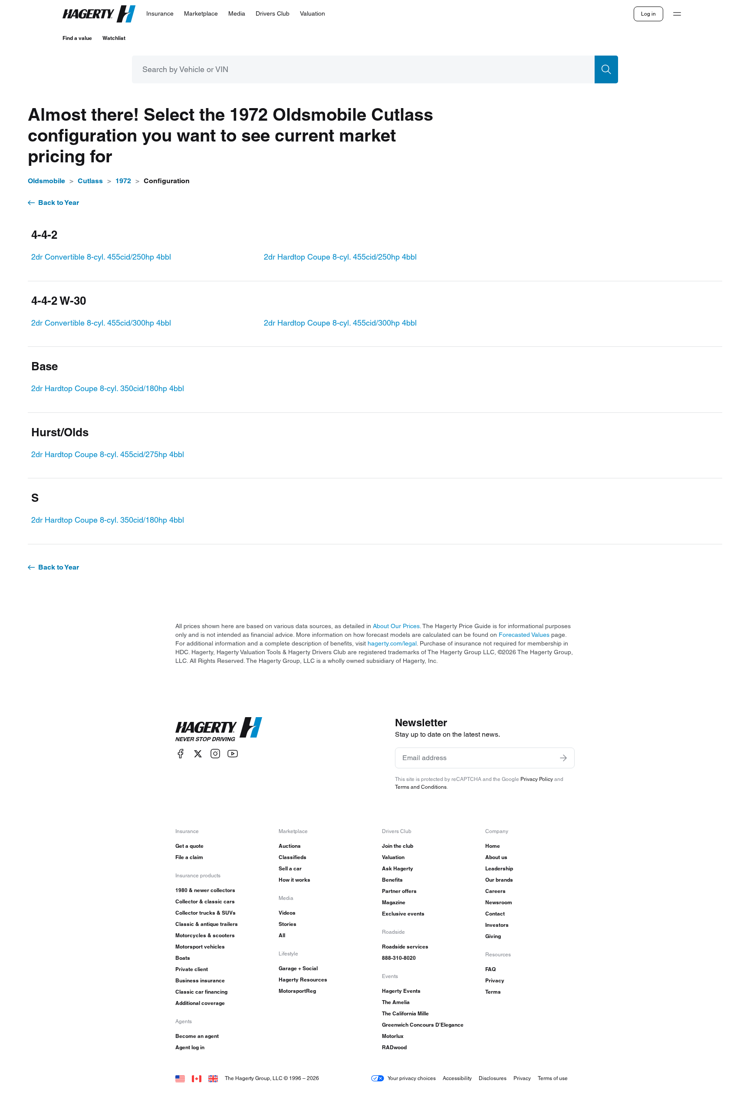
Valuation (393, 857)
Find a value (77, 38)
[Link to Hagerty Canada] (196, 1078)
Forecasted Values (524, 634)
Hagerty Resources (303, 979)
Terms (493, 992)
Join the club (397, 846)
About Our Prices (396, 626)
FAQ (490, 969)
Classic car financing (201, 992)
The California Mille (405, 1013)
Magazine (393, 902)
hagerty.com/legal (392, 643)
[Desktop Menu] (677, 14)
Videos (287, 913)
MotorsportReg (297, 991)
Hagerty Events (401, 991)
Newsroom (498, 902)
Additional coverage (200, 1003)
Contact (495, 913)
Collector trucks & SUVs (205, 913)
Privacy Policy (536, 779)
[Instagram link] (215, 754)
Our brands (499, 880)
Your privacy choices (412, 1078)
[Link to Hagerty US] (180, 1078)
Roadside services (405, 946)
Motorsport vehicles (200, 946)
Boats (182, 958)
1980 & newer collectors (205, 890)
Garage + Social (298, 968)
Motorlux (393, 1036)
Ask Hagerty (397, 868)
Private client (191, 969)
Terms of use (553, 1078)
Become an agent (197, 1036)
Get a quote (189, 846)
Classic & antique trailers (206, 924)
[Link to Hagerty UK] (213, 1078)
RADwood (394, 1047)
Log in (648, 13)
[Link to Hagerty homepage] (218, 729)
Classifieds (292, 857)
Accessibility (457, 1078)
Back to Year (58, 202)
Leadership (499, 868)
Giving (493, 936)
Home (492, 846)
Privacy (494, 980)
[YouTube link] (232, 754)
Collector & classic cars (205, 901)
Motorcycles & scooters (205, 935)
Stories (287, 924)
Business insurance (200, 980)
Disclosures (493, 1078)
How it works (294, 880)
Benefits (392, 880)
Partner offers (399, 891)
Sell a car (290, 868)
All (282, 935)
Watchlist (113, 38)
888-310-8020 (399, 958)
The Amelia (396, 1002)
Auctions (290, 846)
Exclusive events (403, 913)
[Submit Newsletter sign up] (563, 758)
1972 (123, 180)
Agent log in (189, 1047)
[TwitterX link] (198, 754)
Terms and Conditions (421, 787)
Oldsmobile (46, 180)
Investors (497, 925)
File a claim (189, 857)
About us (496, 857)
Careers (495, 891)
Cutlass (90, 180)
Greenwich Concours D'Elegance (423, 1025)
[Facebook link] (180, 754)
